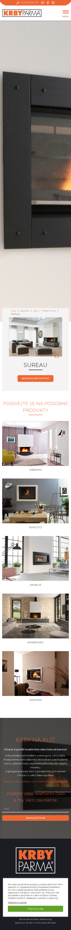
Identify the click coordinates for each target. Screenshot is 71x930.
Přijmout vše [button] (35, 908)
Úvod (13, 311)
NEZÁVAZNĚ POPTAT (35, 378)
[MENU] (66, 12)
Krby (35, 311)
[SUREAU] (57, 355)
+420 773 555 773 (29, 2)
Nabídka (25, 311)
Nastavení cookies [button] (17, 902)
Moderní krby (49, 311)
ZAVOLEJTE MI (35, 817)
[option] (35, 339)
